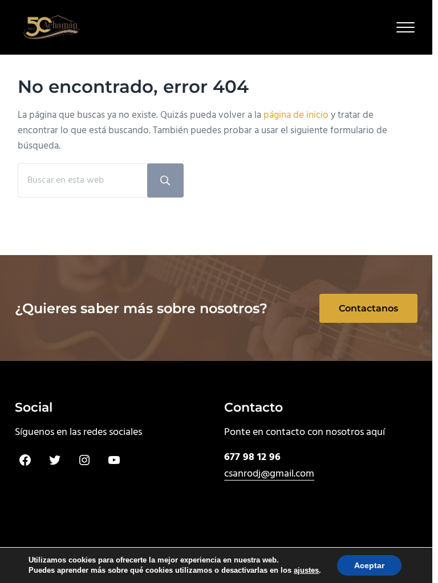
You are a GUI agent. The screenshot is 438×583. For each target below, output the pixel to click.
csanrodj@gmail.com (269, 474)
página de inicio (295, 115)
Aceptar (361, 565)
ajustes (301, 570)
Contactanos (368, 308)
